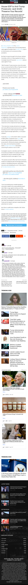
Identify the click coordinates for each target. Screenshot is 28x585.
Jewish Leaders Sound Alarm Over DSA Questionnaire (17, 353)
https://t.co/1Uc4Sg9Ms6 (15, 172)
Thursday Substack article (8, 167)
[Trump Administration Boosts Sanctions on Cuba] (5, 332)
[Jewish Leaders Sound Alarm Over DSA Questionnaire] (5, 353)
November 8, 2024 (17, 95)
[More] (24, 236)
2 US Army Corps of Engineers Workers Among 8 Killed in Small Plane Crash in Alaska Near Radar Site (13, 475)
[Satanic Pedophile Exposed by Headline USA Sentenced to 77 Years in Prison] (14, 299)
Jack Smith (20, 230)
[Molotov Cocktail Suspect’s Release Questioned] (5, 346)
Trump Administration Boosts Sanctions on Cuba (17, 331)
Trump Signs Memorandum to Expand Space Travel (18, 313)
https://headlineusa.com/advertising (16, 220)
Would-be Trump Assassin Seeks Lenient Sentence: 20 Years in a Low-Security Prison (17, 502)
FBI (5, 230)
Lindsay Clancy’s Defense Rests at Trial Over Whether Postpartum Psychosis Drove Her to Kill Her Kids (18, 362)
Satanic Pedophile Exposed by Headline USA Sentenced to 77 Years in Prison (13, 308)
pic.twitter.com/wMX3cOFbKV (11, 174)
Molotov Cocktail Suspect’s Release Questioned (15, 346)
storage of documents (9, 145)
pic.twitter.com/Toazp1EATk (10, 89)
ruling (19, 138)
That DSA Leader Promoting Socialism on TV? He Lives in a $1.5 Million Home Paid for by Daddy (17, 323)
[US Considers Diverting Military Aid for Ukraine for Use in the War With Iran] (5, 496)
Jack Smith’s (19, 60)
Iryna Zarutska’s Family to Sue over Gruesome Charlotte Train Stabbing (18, 339)
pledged (9, 136)
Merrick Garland (13, 232)
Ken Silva (6, 24)
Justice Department (5, 232)
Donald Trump (19, 49)
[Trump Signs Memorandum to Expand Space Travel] (5, 314)
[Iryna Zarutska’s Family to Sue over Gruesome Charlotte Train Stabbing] (5, 339)
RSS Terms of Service (15, 218)
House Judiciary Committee (12, 230)
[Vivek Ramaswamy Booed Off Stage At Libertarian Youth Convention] (5, 489)
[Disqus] (14, 260)
